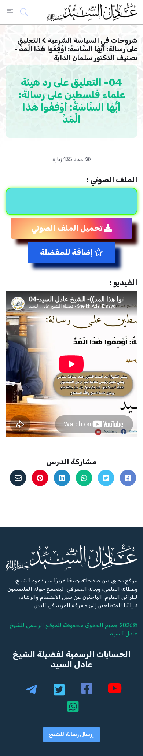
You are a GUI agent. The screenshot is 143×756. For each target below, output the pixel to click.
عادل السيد (124, 633)
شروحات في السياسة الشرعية (93, 40)
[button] (26, 12)
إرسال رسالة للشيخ (71, 734)
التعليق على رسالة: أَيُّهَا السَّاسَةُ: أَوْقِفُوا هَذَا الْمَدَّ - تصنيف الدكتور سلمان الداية (76, 49)
